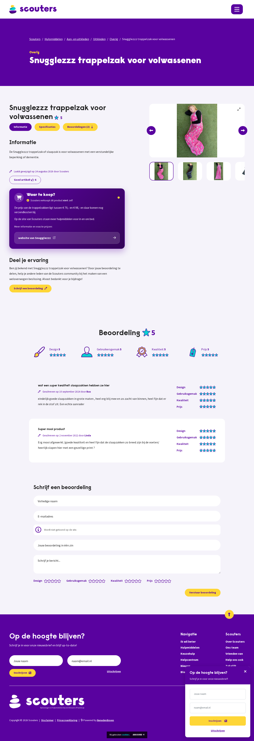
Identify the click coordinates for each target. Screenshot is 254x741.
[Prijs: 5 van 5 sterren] (170, 581)
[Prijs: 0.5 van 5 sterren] (155, 581)
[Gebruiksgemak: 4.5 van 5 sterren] (103, 581)
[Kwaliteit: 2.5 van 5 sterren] (132, 581)
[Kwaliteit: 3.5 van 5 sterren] (135, 581)
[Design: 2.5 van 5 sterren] (51, 581)
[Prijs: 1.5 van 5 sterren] (158, 581)
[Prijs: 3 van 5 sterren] (163, 581)
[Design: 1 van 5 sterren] (46, 581)
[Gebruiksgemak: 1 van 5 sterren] (91, 581)
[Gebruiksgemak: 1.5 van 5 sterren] (93, 581)
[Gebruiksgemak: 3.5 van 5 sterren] (99, 581)
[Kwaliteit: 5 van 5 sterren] (140, 581)
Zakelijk (231, 666)
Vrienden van (234, 653)
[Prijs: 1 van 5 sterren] (157, 581)
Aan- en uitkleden (78, 39)
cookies (125, 734)
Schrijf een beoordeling (28, 288)
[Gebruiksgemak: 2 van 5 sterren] (94, 581)
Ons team (232, 647)
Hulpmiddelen (54, 39)
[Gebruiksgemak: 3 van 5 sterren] (98, 581)
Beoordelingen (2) (78, 126)
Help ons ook (234, 660)
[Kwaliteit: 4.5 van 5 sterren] (139, 581)
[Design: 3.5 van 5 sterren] (55, 581)
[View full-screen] (239, 109)
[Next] (242, 130)
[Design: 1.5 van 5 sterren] (48, 581)
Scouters (35, 39)
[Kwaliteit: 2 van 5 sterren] (130, 581)
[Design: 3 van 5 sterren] (53, 581)
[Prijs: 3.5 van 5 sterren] (165, 581)
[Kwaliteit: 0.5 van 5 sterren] (125, 581)
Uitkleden (99, 39)
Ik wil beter (188, 641)
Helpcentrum (189, 660)
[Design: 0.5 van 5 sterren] (45, 581)
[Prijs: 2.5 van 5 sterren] (162, 581)
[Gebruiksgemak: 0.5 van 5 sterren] (89, 581)
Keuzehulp (188, 653)
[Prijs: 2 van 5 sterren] (160, 581)
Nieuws (185, 666)
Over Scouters (235, 641)
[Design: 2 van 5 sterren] (50, 581)
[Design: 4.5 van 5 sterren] (58, 581)
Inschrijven (20, 672)
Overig (114, 39)
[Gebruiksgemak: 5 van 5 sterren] (104, 581)
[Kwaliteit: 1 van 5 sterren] (127, 581)
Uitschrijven (114, 671)
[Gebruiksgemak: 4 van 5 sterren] (101, 581)
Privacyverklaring (67, 720)
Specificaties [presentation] (47, 126)
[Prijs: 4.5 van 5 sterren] (168, 581)
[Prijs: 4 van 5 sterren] (167, 581)
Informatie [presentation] (20, 126)
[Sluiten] (245, 671)
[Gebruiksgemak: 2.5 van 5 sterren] (96, 581)
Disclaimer (47, 720)
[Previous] (151, 130)
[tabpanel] (67, 150)
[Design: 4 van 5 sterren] (56, 581)
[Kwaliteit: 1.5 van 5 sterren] (129, 581)
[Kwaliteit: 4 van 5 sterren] (137, 581)
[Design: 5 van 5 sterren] (60, 581)
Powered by (98, 720)
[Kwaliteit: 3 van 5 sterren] (134, 581)
